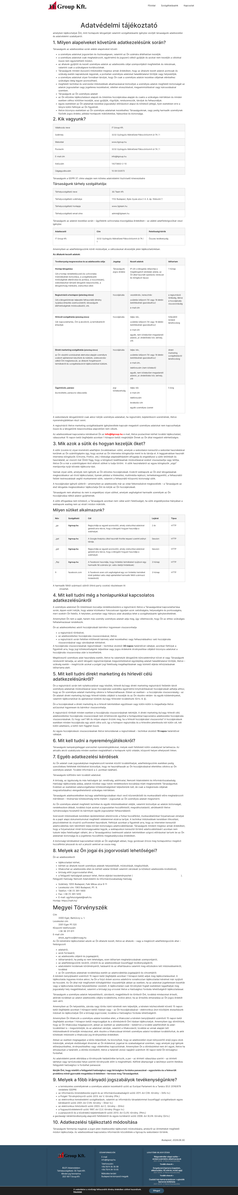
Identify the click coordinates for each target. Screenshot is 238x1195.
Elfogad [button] (156, 1190)
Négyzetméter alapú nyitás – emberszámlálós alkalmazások (166, 1158)
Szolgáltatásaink (169, 5)
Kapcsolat (189, 5)
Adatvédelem (74, 1168)
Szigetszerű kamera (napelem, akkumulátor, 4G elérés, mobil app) (166, 1169)
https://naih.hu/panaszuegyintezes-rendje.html (157, 875)
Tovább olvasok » (167, 1164)
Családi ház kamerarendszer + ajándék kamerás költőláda (166, 1180)
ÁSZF (64, 1168)
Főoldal (151, 5)
